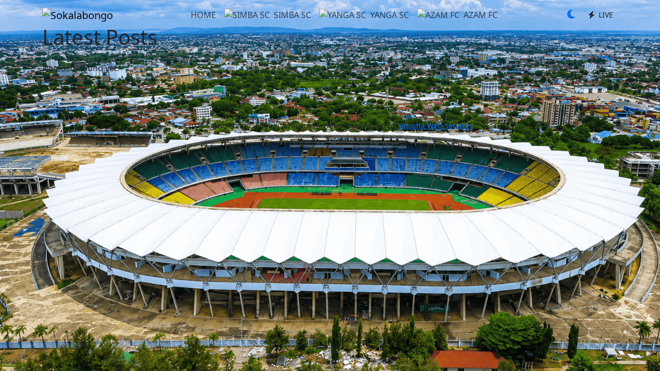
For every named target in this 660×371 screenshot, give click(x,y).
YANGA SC (389, 15)
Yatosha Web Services (435, 125)
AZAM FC (481, 15)
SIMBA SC (292, 15)
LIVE (605, 15)
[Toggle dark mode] (571, 15)
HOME (203, 15)
